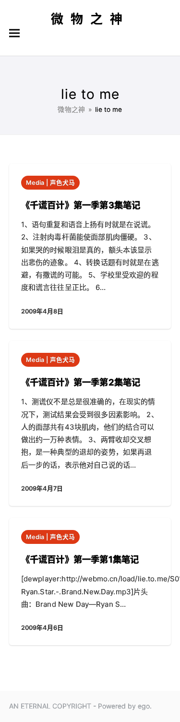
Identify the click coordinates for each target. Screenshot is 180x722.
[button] (14, 33)
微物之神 (90, 19)
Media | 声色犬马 (50, 182)
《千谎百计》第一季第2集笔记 (81, 382)
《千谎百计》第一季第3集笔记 (81, 205)
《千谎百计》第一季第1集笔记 (80, 559)
